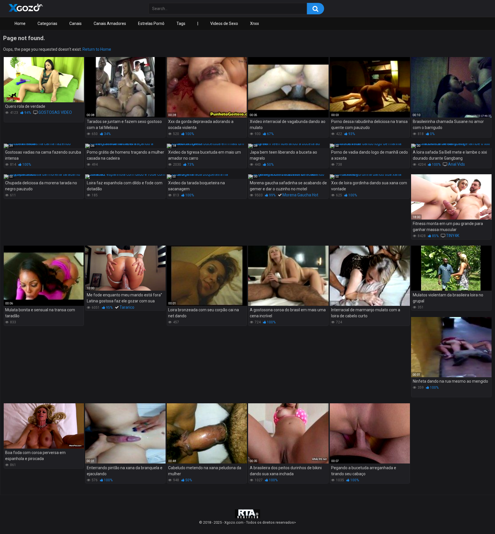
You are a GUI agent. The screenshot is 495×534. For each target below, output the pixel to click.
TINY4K (452, 235)
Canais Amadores (110, 23)
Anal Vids (456, 164)
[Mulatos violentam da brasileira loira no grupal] (451, 268)
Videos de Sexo (224, 23)
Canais (75, 23)
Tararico (126, 307)
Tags (180, 23)
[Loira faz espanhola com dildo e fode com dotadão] (125, 176)
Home (20, 23)
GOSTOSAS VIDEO (55, 112)
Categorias (47, 23)
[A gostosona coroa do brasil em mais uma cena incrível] (288, 276)
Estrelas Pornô (151, 23)
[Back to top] (476, 517)
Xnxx (254, 23)
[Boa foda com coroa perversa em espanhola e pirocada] (44, 426)
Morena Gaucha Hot (300, 195)
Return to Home (96, 49)
